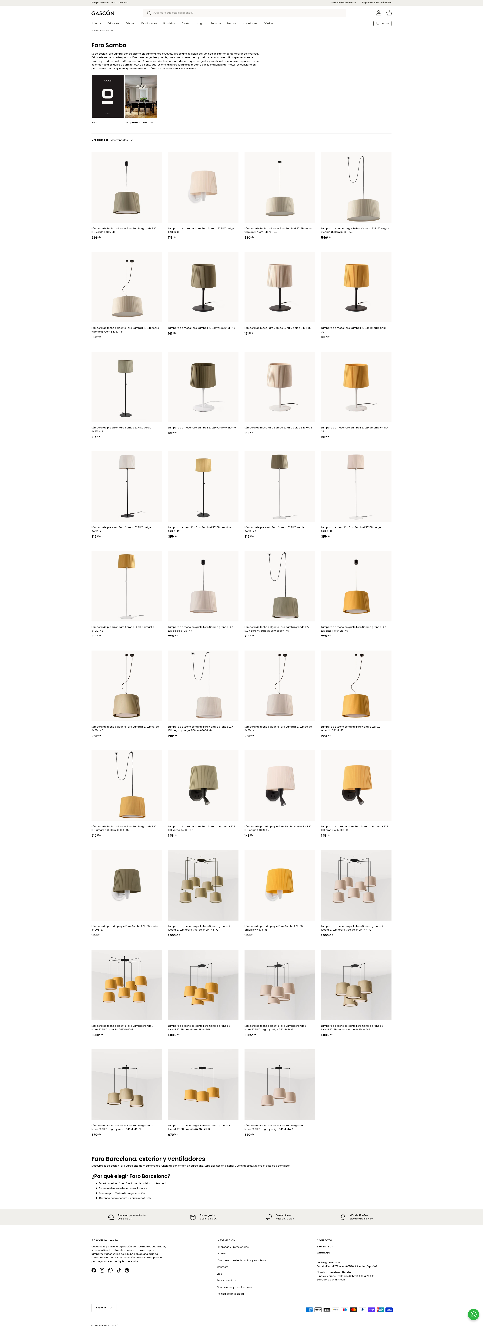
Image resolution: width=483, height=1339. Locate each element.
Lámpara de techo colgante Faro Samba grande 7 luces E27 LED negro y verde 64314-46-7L (199, 928)
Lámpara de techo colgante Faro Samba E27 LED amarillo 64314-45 (351, 728)
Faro (95, 122)
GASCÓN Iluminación (109, 1325)
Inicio (95, 30)
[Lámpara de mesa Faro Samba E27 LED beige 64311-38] (280, 287)
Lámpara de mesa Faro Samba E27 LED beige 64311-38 (278, 328)
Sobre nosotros (226, 1280)
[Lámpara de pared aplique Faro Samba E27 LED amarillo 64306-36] (280, 885)
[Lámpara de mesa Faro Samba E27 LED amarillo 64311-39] (356, 287)
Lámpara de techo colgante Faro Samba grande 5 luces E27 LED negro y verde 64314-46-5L (352, 1027)
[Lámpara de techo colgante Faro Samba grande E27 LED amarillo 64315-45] (356, 586)
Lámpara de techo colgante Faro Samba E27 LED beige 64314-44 (278, 728)
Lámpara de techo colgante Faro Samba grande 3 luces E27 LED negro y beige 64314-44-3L (276, 1127)
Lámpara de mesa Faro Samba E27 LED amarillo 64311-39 (354, 330)
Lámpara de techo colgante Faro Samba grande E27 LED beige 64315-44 (200, 629)
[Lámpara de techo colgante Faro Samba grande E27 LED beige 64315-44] (203, 586)
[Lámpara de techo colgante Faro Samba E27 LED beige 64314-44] (280, 686)
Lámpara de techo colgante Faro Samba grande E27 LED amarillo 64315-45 (353, 629)
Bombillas (169, 23)
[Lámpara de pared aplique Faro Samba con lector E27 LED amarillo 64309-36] (356, 785)
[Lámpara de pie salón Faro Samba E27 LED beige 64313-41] (127, 486)
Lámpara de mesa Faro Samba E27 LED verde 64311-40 (201, 328)
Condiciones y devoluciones (234, 1287)
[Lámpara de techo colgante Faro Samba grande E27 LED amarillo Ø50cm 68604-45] (127, 785)
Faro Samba (107, 30)
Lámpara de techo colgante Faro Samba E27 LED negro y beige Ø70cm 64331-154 (355, 230)
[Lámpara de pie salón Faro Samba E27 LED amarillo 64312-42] (127, 586)
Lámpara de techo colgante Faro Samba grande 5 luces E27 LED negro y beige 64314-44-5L (276, 1027)
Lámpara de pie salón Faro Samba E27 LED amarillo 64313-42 (199, 529)
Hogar (201, 23)
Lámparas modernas (139, 122)
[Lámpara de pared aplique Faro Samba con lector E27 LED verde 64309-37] (203, 785)
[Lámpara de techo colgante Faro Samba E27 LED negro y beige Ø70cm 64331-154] (356, 187)
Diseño (186, 23)
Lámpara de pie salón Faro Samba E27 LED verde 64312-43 (274, 529)
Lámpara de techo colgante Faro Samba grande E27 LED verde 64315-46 (124, 230)
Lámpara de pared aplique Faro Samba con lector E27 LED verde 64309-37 (201, 828)
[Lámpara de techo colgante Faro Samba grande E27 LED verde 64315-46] (127, 187)
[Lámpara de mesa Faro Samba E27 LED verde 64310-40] (203, 387)
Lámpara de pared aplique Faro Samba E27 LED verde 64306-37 (125, 928)
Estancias (113, 23)
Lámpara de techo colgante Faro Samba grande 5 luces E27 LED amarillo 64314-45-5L (199, 1027)
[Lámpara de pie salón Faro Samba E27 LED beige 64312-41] (356, 486)
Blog (219, 1273)
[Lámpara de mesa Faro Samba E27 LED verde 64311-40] (203, 287)
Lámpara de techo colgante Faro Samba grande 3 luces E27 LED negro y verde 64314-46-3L (123, 1127)
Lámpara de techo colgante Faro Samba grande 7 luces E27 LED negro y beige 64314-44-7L (352, 928)
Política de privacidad (230, 1294)
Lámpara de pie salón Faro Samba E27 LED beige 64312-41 (351, 529)
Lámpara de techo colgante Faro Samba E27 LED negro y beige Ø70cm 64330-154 (125, 330)
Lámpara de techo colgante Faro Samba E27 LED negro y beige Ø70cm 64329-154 (278, 230)
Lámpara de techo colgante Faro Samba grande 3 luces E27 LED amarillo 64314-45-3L (199, 1127)
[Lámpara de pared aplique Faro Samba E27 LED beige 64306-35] (203, 187)
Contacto (222, 1267)
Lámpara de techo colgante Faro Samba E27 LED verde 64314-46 (125, 728)
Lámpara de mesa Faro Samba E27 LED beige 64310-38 (278, 428)
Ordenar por (100, 140)
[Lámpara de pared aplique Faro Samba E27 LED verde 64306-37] (127, 885)
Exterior (130, 23)
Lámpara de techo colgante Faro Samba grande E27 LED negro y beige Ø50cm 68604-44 (200, 728)
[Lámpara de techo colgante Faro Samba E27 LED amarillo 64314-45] (356, 686)
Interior (96, 23)
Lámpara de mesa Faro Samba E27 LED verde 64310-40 (202, 428)
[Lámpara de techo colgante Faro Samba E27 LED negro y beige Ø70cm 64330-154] (127, 287)
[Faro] (108, 96)
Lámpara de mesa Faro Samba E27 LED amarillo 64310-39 (354, 429)
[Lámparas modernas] (141, 96)
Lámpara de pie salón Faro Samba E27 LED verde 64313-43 (121, 429)
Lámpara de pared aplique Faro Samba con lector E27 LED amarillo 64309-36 (354, 828)
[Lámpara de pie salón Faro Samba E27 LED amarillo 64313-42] (203, 486)
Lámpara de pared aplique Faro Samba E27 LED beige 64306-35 (201, 230)
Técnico (216, 23)
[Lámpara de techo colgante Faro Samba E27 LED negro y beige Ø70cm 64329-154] (280, 187)
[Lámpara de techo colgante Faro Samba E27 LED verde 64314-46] (127, 686)
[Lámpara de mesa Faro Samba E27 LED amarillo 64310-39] (356, 387)
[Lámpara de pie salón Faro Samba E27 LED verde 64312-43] (280, 486)
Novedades (250, 23)
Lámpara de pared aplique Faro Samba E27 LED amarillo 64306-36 (274, 928)
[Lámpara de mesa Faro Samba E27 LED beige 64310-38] (280, 387)
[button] (389, 13)
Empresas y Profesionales (376, 2)
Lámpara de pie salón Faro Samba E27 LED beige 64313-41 (121, 529)
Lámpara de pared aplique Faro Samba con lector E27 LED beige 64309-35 (278, 828)
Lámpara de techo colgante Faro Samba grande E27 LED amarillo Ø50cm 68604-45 (124, 828)
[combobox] (244, 13)
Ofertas (268, 23)
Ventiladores (149, 23)
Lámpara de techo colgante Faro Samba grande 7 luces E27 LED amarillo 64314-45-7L (122, 1027)
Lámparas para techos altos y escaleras (241, 1260)
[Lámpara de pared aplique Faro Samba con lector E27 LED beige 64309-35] (280, 785)
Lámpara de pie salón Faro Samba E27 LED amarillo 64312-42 (123, 629)
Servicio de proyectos (344, 2)
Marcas (231, 23)
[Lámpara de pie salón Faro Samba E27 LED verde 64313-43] (127, 387)
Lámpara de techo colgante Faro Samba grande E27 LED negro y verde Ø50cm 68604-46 (277, 629)
